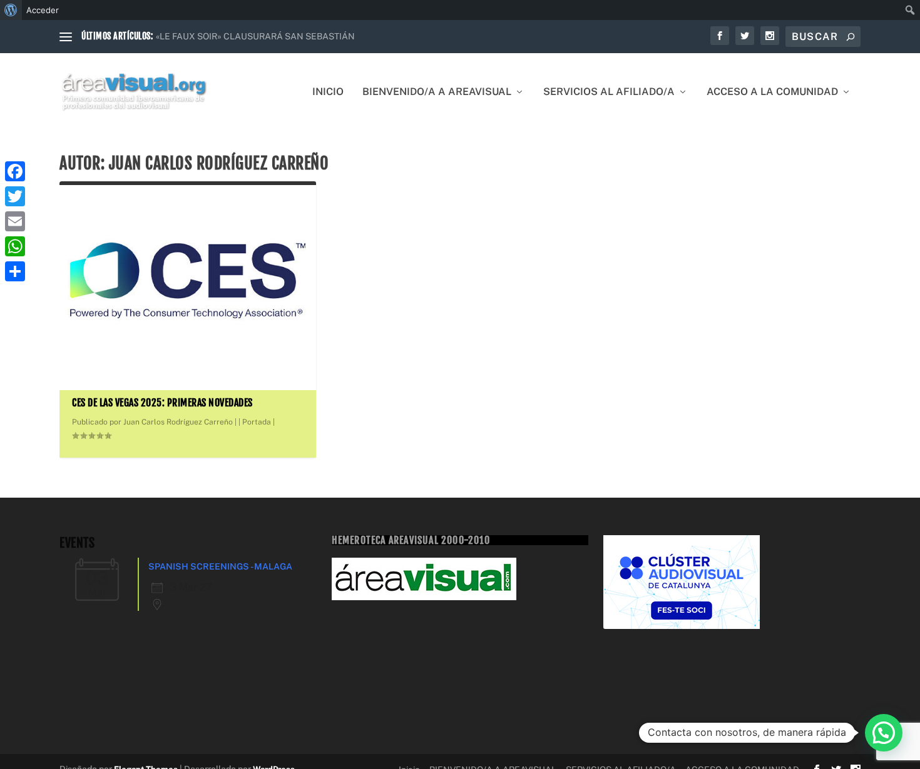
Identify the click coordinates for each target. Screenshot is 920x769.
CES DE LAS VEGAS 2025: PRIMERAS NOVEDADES (162, 402)
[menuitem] (11, 10)
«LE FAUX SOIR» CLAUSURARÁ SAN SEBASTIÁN (255, 36)
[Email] (15, 221)
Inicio (328, 92)
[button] (883, 732)
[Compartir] (15, 271)
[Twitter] (15, 196)
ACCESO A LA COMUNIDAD (772, 92)
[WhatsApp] (15, 246)
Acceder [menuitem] (42, 10)
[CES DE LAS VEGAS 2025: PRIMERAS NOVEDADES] (187, 281)
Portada (256, 422)
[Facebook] (15, 171)
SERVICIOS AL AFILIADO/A (609, 92)
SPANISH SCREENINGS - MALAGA (220, 566)
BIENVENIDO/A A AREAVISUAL (436, 92)
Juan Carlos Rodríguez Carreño (178, 422)
